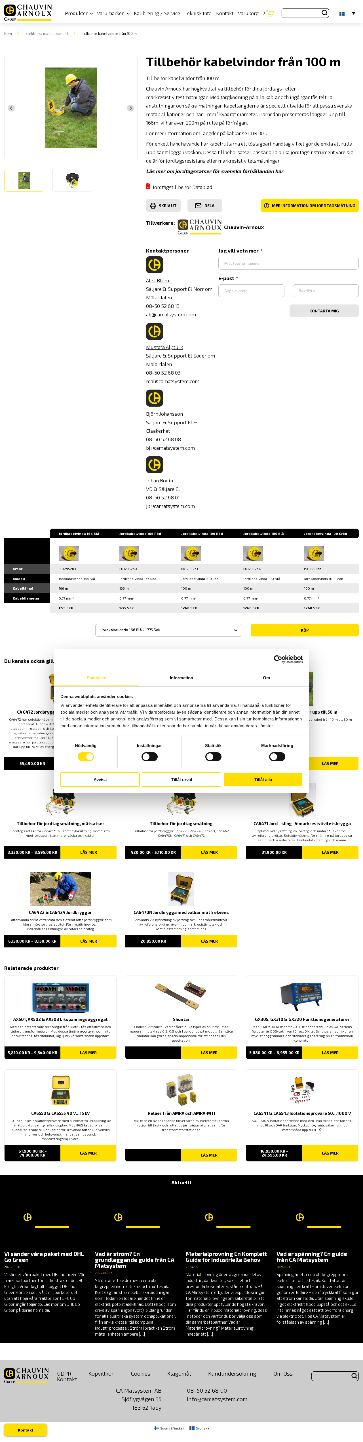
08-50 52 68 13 (163, 306)
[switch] (150, 756)
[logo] (28, 13)
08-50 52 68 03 (163, 372)
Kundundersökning (232, 1373)
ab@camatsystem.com (171, 314)
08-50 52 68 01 (163, 497)
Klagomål (179, 1373)
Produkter (76, 13)
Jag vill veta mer (238, 250)
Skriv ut (168, 205)
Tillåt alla (263, 779)
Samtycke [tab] (96, 677)
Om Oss (283, 1373)
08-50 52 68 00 (207, 1390)
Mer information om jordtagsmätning (310, 205)
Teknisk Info (198, 13)
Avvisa (100, 779)
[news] (45, 1252)
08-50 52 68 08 (163, 439)
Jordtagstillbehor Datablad (182, 187)
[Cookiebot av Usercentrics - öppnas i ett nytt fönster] (278, 659)
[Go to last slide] (11, 108)
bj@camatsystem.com (170, 448)
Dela (209, 205)
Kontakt (224, 13)
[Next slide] (130, 108)
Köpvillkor (101, 1373)
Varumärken (110, 13)
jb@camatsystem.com (170, 506)
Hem (8, 33)
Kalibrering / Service (157, 13)
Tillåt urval (181, 779)
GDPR (64, 1373)
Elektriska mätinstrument (47, 33)
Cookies (140, 1373)
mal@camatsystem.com (172, 381)
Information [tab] (181, 677)
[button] (24, 180)
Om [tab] (266, 677)
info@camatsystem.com (217, 1398)
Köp (305, 630)
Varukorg (251, 13)
